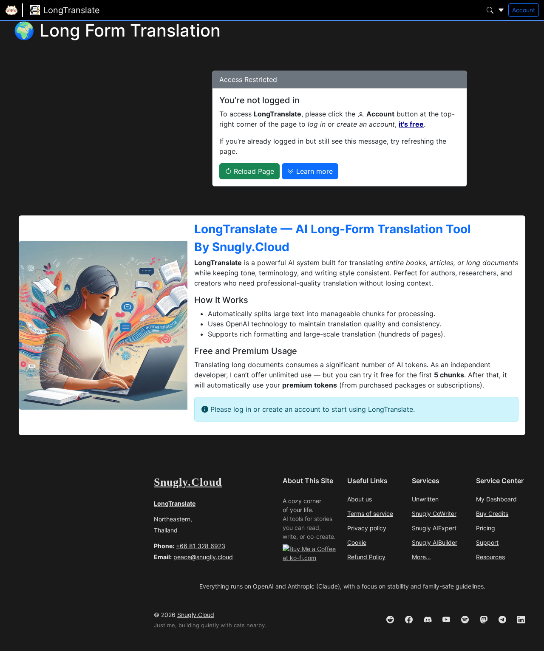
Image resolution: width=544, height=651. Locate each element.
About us (359, 499)
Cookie (356, 543)
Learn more (313, 171)
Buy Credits (492, 514)
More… (421, 557)
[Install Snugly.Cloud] (17, 21)
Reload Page (253, 171)
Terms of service (370, 514)
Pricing (485, 528)
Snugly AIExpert (434, 528)
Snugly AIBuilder (434, 543)
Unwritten (425, 499)
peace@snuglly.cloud (203, 556)
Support (487, 543)
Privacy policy (366, 528)
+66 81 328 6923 (200, 545)
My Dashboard (496, 499)
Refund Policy (366, 557)
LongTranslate (175, 503)
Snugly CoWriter (434, 514)
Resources (490, 557)
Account (523, 10)
